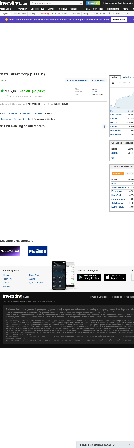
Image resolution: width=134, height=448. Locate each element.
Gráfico (13, 113)
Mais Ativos (117, 174)
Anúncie (33, 279)
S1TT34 (114, 153)
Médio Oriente (99, 14)
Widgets (6, 286)
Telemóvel (7, 279)
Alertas (126, 9)
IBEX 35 (113, 122)
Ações (5, 14)
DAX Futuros (116, 115)
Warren (43, 14)
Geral (3, 113)
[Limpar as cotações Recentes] (112, 157)
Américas (75, 14)
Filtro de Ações (19, 14)
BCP (113, 183)
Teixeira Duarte (118, 187)
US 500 (113, 126)
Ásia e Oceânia (115, 14)
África (128, 14)
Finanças (25, 113)
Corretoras (98, 9)
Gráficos (52, 9)
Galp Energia (117, 203)
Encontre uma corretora (16, 240)
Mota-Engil (116, 195)
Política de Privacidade (123, 297)
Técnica (86, 9)
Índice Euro (115, 134)
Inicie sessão (109, 3)
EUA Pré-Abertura (60, 14)
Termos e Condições (99, 297)
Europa (86, 14)
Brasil (94, 92)
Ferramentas (113, 9)
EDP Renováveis (119, 207)
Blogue (6, 275)
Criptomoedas (37, 9)
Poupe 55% (93, 3)
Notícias (63, 9)
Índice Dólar (115, 130)
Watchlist (22, 9)
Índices (115, 77)
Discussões (5, 119)
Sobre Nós (34, 275)
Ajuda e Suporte (36, 282)
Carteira (6, 282)
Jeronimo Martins (119, 199)
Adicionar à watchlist (78, 80)
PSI (111, 111)
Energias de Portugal (121, 191)
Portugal (33, 14)
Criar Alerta (100, 80)
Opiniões (74, 9)
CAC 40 (113, 119)
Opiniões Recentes (22, 119)
